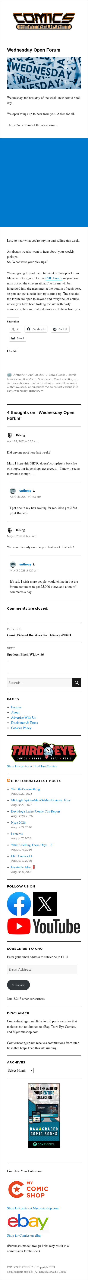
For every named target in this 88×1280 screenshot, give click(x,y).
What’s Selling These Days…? (31, 845)
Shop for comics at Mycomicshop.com (33, 1208)
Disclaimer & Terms (24, 722)
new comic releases (41, 383)
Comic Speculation (41, 379)
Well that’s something (25, 789)
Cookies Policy (21, 728)
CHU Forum (53, 278)
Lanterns (17, 833)
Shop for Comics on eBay (24, 1235)
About (15, 712)
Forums (16, 707)
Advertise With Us (23, 717)
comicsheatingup (18, 383)
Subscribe (18, 985)
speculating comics (32, 386)
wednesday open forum (28, 390)
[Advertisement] (44, 182)
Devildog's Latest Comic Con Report (35, 811)
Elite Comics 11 (21, 856)
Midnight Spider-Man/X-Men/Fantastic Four (40, 800)
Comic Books (57, 374)
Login (62, 1272)
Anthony (19, 374)
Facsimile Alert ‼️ (23, 867)
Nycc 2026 (18, 822)
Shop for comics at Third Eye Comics (32, 766)
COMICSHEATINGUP (20, 1267)
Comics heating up (65, 379)
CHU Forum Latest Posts (36, 781)
